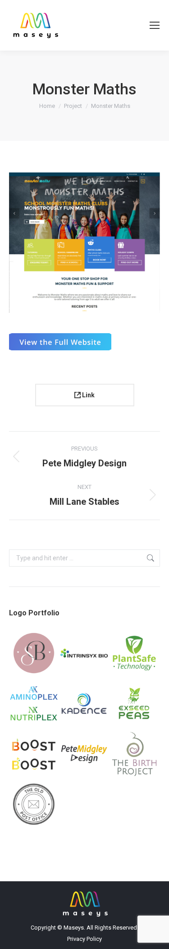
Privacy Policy (84, 938)
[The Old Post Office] (34, 805)
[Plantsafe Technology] (135, 653)
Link (88, 395)
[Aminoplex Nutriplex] (34, 704)
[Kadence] (84, 704)
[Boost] (34, 754)
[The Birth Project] (135, 754)
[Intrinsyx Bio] (84, 653)
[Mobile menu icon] (154, 25)
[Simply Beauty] (34, 653)
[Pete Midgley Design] (84, 754)
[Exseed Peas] (135, 704)
